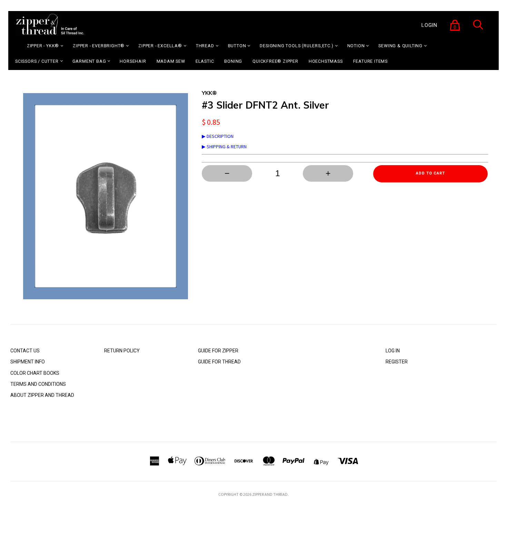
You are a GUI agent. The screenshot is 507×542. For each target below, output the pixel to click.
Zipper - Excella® (160, 45)
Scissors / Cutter (37, 61)
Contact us (25, 350)
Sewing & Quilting (400, 45)
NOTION (356, 45)
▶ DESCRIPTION (217, 136)
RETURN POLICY (122, 350)
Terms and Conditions (38, 384)
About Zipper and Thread (42, 395)
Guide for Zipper (218, 350)
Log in (393, 350)
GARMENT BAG (89, 61)
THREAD (205, 45)
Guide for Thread (219, 361)
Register (397, 361)
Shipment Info (27, 361)
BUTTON (237, 45)
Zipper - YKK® (43, 45)
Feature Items (370, 61)
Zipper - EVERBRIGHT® (99, 45)
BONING (233, 61)
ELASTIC (205, 61)
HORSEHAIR (133, 61)
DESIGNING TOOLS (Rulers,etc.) (296, 45)
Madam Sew (171, 61)
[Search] (478, 29)
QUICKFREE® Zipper (275, 61)
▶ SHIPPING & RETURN (224, 146)
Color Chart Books (34, 373)
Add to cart (430, 173)
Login (429, 25)
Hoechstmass (326, 61)
